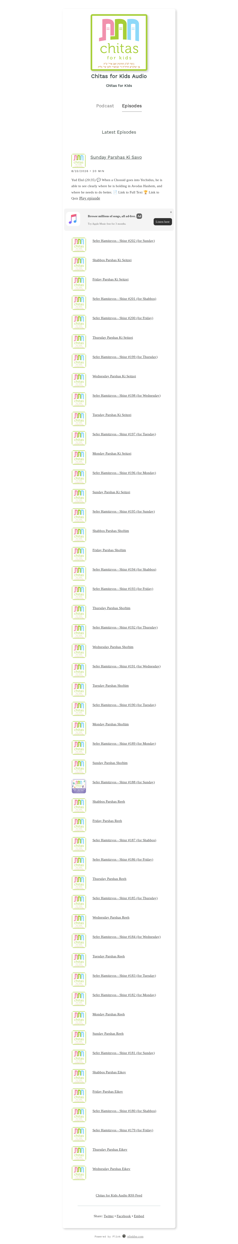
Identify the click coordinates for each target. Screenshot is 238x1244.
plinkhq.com (135, 1236)
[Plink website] (124, 1236)
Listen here (163, 221)
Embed (139, 1216)
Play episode (89, 198)
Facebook (124, 1216)
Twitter (109, 1216)
